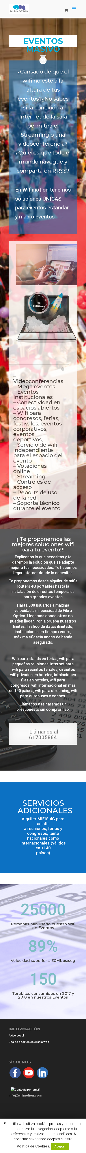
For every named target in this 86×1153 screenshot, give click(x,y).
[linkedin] (42, 1072)
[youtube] (28, 1072)
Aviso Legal (16, 1035)
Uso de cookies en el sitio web (29, 1042)
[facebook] (15, 1072)
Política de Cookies (33, 1146)
